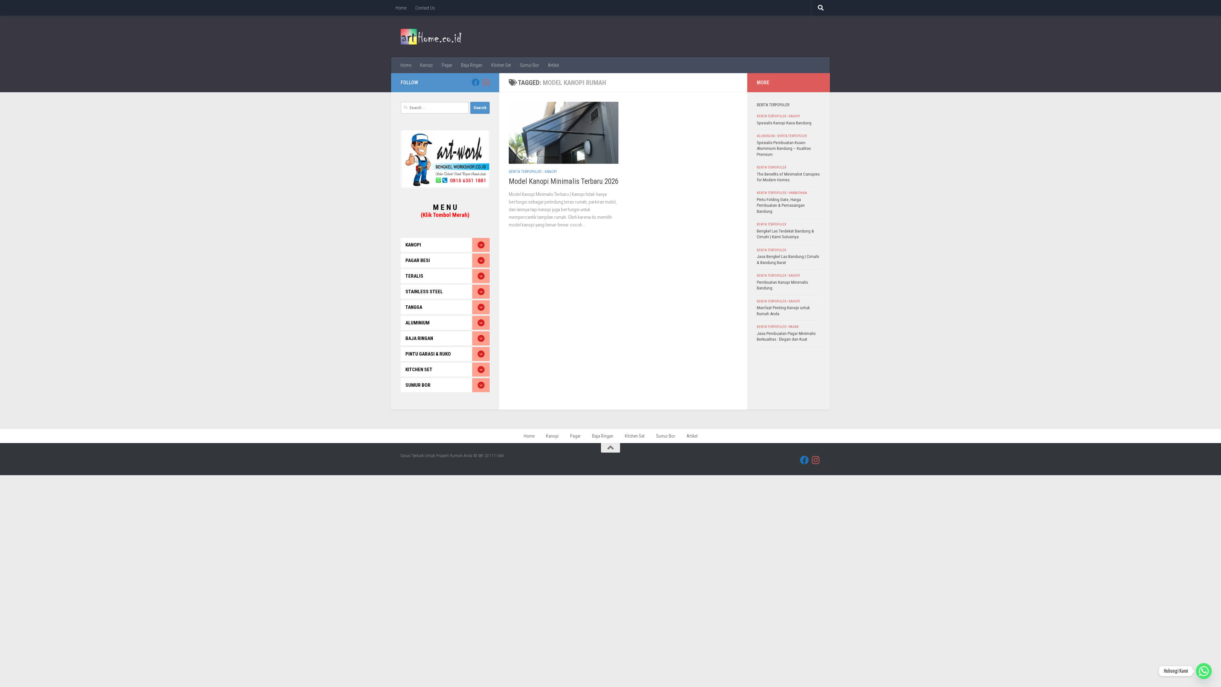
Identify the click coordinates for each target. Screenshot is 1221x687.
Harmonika (798, 193)
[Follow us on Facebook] (475, 82)
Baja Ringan (471, 65)
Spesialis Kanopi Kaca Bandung (784, 123)
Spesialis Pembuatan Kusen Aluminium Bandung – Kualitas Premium (784, 148)
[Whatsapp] (1204, 671)
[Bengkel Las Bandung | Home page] (431, 37)
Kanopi (426, 65)
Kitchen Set (501, 65)
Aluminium (766, 136)
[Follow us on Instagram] (486, 82)
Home (401, 7)
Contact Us (425, 7)
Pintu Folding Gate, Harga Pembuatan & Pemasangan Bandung (781, 205)
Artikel (553, 65)
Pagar (447, 65)
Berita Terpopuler (525, 172)
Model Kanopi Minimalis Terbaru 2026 (563, 181)
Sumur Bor (529, 65)
